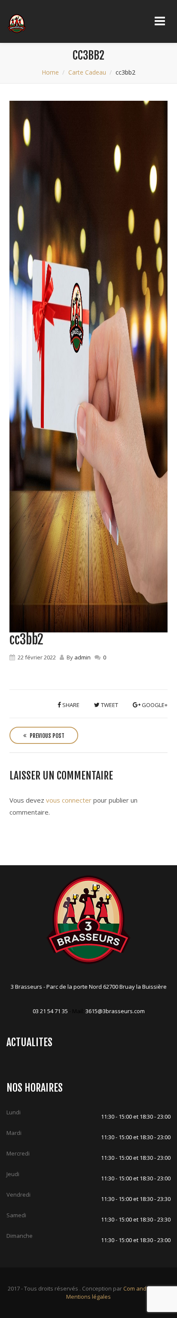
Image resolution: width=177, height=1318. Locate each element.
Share (70, 705)
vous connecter (69, 800)
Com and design (144, 1288)
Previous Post (46, 735)
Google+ (154, 705)
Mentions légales (88, 1296)
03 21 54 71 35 (50, 1011)
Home (50, 72)
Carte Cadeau (87, 72)
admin (82, 657)
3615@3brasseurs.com (115, 1011)
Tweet (109, 705)
